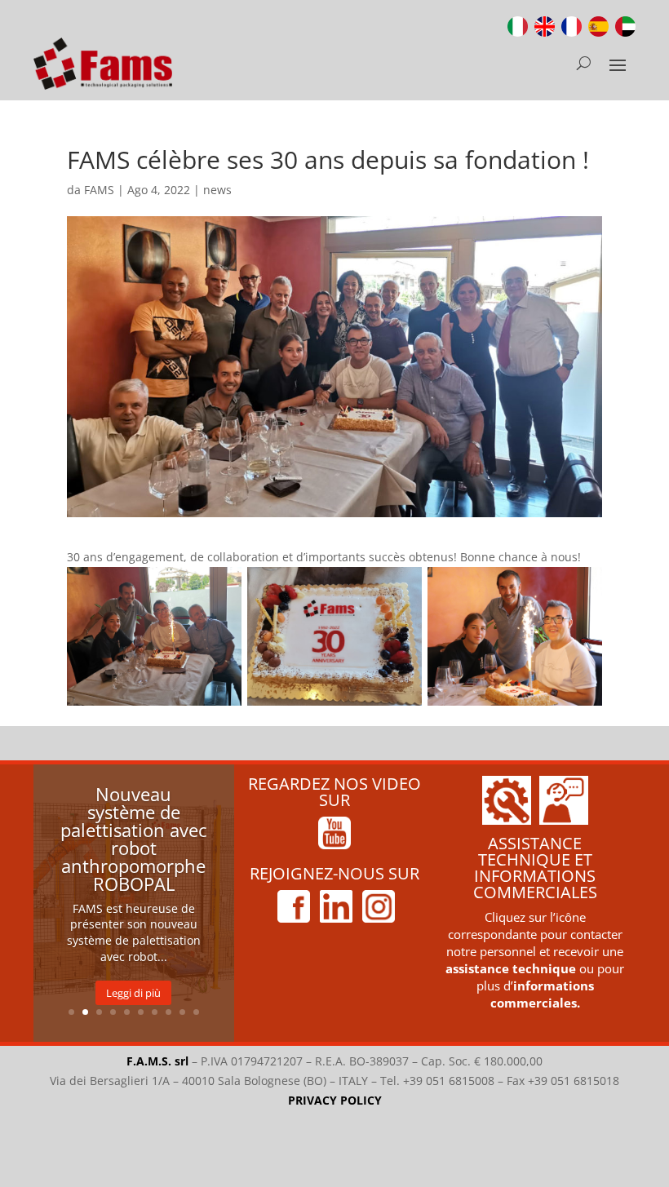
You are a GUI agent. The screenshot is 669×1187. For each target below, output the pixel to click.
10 (196, 1012)
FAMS (99, 189)
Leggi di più (133, 992)
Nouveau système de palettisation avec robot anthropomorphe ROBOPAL (133, 839)
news (217, 189)
